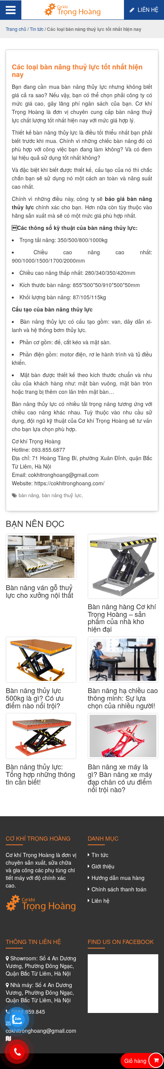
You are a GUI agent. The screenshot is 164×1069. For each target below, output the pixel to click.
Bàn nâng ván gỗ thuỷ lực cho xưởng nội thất (39, 591)
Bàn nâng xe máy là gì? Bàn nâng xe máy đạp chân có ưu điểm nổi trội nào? (120, 778)
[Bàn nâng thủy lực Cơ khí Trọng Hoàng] (72, 9)
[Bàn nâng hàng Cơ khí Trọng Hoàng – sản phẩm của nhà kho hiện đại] (123, 566)
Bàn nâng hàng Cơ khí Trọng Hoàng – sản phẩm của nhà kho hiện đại (122, 618)
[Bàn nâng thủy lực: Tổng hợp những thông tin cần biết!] (41, 736)
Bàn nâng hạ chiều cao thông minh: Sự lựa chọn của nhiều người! (123, 698)
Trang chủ (16, 29)
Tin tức (36, 29)
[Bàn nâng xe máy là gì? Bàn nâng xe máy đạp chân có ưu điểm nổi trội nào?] (123, 736)
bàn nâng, (30, 495)
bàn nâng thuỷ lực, (62, 495)
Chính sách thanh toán (119, 889)
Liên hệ (147, 9)
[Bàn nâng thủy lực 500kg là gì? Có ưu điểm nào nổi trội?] (41, 660)
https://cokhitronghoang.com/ (69, 483)
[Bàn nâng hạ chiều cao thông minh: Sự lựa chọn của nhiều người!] (123, 660)
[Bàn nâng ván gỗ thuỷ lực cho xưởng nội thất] (41, 557)
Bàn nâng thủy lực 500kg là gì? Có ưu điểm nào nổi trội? (35, 698)
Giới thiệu (103, 866)
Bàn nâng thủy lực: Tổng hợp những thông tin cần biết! (40, 774)
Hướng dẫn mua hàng (118, 877)
